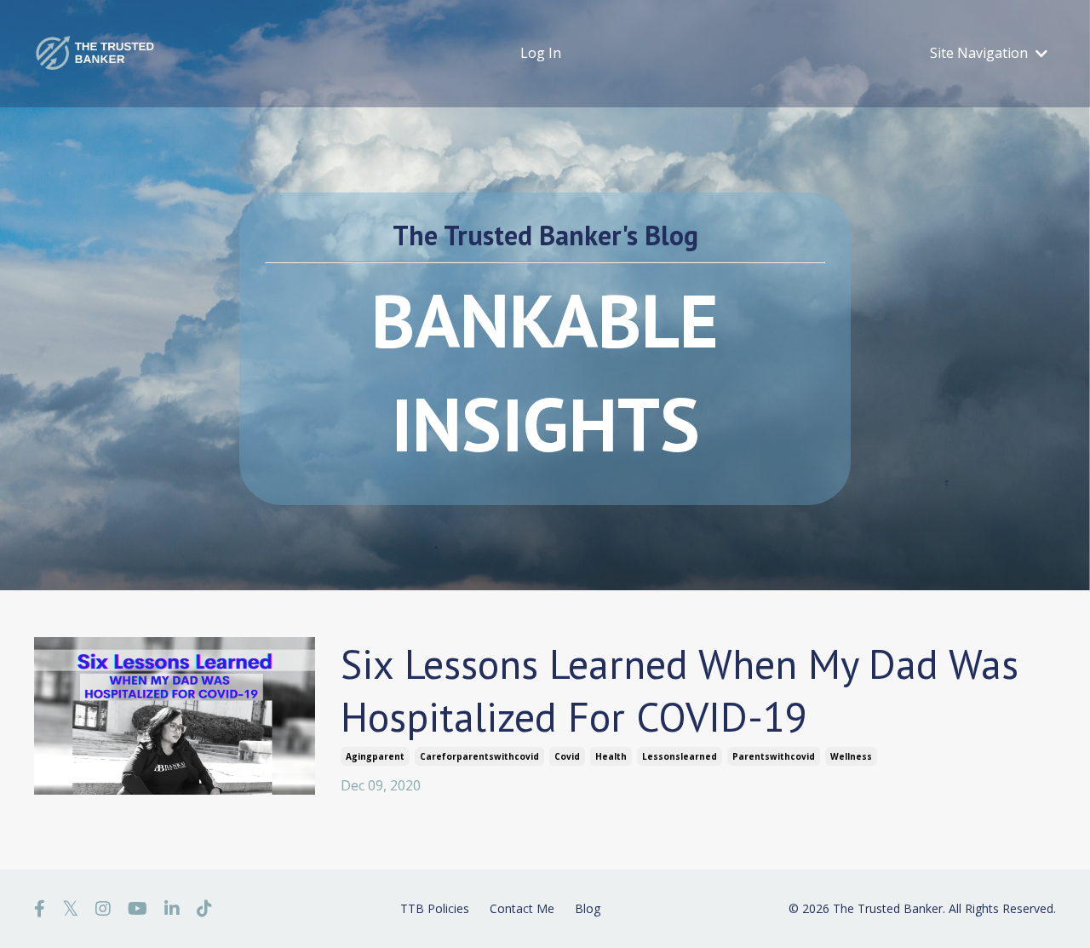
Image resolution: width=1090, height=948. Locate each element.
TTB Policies (434, 908)
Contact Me (522, 908)
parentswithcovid (773, 756)
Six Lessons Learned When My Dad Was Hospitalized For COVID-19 (679, 690)
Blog (587, 908)
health (611, 756)
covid (567, 756)
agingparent (375, 756)
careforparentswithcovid (479, 756)
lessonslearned (679, 756)
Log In (540, 52)
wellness (851, 756)
